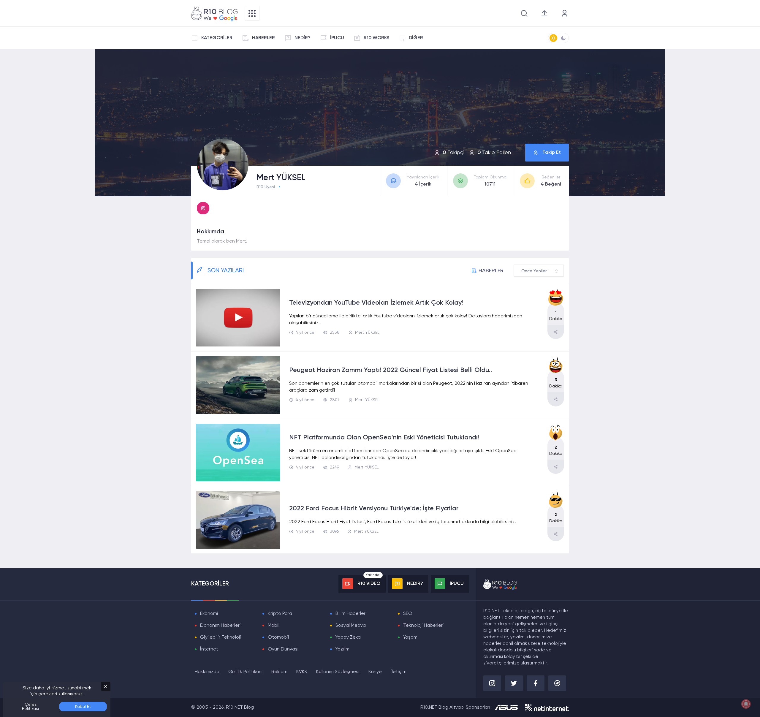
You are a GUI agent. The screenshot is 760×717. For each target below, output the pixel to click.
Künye (375, 671)
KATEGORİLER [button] (216, 38)
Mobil (273, 625)
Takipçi (453, 152)
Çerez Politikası (30, 706)
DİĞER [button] (416, 38)
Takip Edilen (494, 152)
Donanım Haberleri (220, 625)
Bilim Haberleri (351, 613)
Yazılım (342, 649)
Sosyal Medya (350, 625)
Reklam (279, 671)
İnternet (209, 649)
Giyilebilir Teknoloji (220, 637)
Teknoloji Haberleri (423, 625)
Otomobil (278, 637)
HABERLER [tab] (491, 270)
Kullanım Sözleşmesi (338, 671)
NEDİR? (302, 38)
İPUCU (337, 38)
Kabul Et (83, 707)
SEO (407, 613)
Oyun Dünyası (283, 649)
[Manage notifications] (746, 704)
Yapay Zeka (348, 637)
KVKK (301, 671)
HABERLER (263, 38)
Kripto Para (280, 613)
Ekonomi (209, 613)
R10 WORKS (376, 38)
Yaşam (410, 637)
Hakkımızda (207, 671)
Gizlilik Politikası (245, 671)
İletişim (398, 671)
